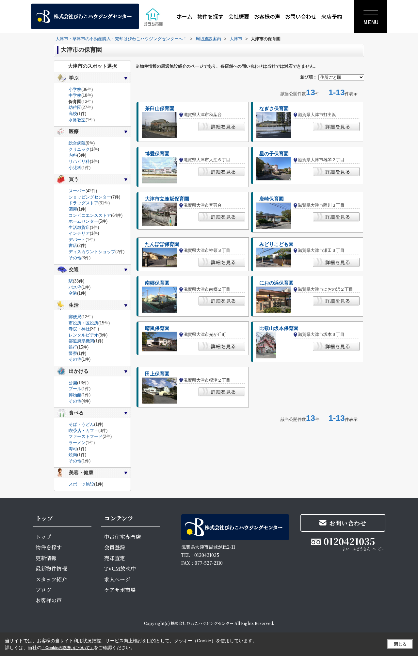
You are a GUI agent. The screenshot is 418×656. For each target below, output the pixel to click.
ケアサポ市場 (120, 590)
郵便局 (75, 316)
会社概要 (238, 16)
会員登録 (114, 547)
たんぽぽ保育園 (162, 244)
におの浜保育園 (276, 282)
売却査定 (114, 558)
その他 (75, 257)
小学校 (75, 89)
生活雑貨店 (79, 227)
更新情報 (46, 558)
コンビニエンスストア (90, 215)
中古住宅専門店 (122, 537)
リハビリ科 (79, 161)
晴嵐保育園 (157, 328)
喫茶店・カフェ (83, 430)
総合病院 (77, 143)
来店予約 (331, 16)
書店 (73, 245)
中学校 (75, 95)
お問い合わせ (300, 16)
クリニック (79, 149)
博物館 (75, 394)
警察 (73, 353)
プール (75, 388)
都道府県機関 (81, 340)
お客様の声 (267, 16)
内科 (73, 155)
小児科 (75, 167)
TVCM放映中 (120, 568)
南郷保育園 (157, 282)
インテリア (79, 233)
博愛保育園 (157, 153)
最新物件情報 (51, 568)
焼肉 (73, 454)
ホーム (184, 16)
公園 (73, 382)
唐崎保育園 (271, 198)
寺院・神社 (79, 328)
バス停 (75, 287)
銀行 (73, 347)
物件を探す (210, 16)
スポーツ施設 (81, 484)
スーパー (77, 190)
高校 (73, 113)
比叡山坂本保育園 (278, 328)
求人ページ (117, 579)
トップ (43, 537)
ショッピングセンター (90, 197)
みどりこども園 (276, 244)
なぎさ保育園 (274, 108)
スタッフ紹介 (51, 579)
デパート (77, 239)
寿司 (73, 448)
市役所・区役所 (83, 322)
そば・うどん (81, 424)
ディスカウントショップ (92, 251)
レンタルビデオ (83, 335)
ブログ (43, 590)
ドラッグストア (83, 202)
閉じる (400, 644)
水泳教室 (77, 119)
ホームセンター (83, 221)
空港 (73, 293)
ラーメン (77, 442)
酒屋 (73, 209)
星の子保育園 (274, 153)
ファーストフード (86, 436)
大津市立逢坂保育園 (167, 198)
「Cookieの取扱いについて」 (67, 648)
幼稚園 (75, 107)
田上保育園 (157, 373)
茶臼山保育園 (159, 108)
